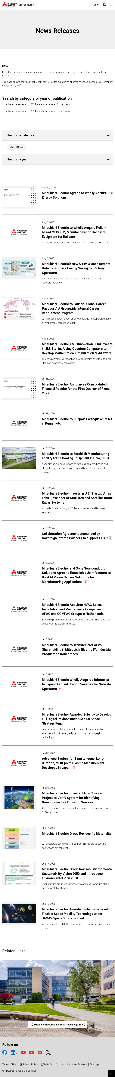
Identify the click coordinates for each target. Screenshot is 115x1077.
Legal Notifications (77, 1064)
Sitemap (94, 1064)
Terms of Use (9, 1064)
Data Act (48, 1064)
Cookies (60, 1064)
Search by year (17, 159)
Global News (16, 147)
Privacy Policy (30, 1064)
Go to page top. (111, 1073)
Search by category (20, 135)
